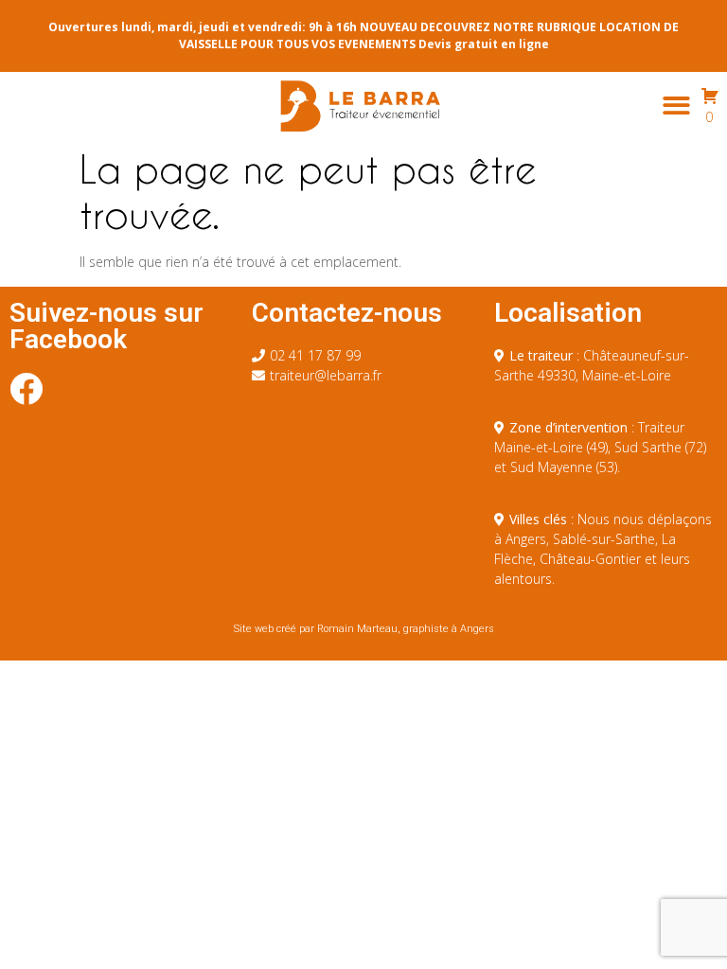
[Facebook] (26, 388)
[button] (676, 105)
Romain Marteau (357, 629)
